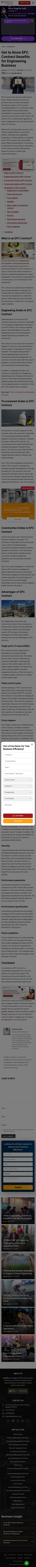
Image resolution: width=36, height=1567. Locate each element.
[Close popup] (32, 744)
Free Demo (18, 821)
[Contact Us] (26, 1563)
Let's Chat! (19, 816)
